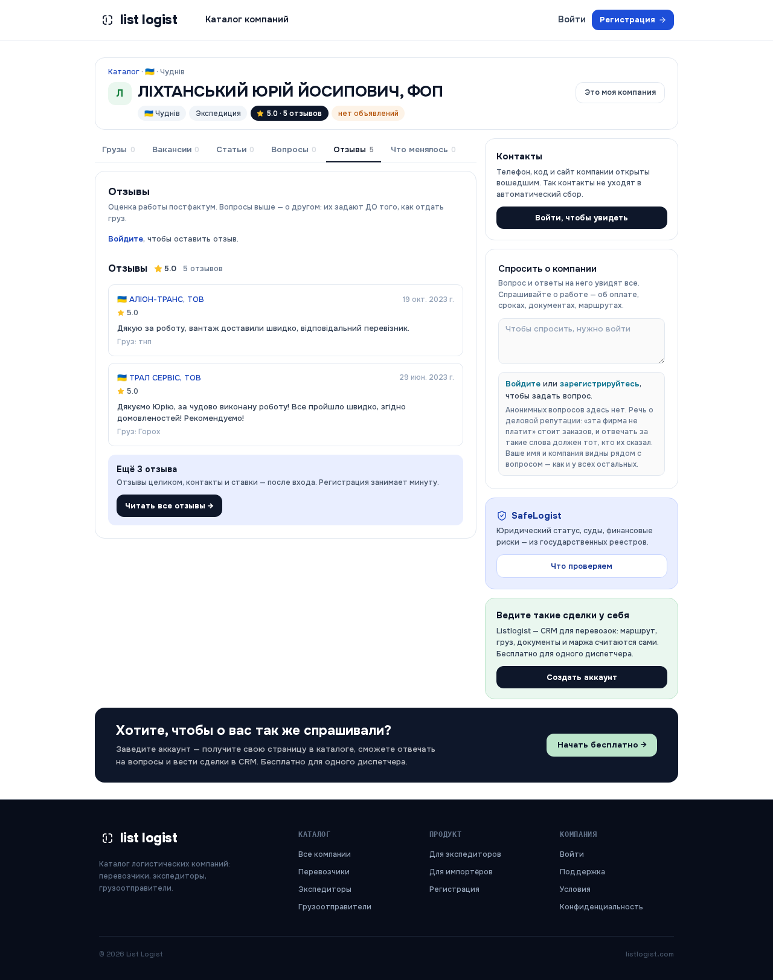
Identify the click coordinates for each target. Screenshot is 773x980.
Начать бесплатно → (602, 745)
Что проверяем (581, 566)
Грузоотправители (334, 907)
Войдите (125, 239)
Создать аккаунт (582, 677)
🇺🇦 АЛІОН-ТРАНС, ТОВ (160, 299)
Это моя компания (620, 92)
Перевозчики (324, 872)
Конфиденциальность (601, 907)
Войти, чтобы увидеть (581, 218)
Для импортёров (461, 872)
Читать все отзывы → (169, 506)
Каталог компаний (247, 19)
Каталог (124, 72)
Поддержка (582, 872)
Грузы (118, 149)
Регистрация (627, 19)
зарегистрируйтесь (600, 384)
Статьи (235, 149)
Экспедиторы (324, 889)
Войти (572, 19)
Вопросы (293, 149)
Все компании (324, 854)
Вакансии (175, 149)
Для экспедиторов (465, 854)
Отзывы (353, 149)
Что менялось (423, 149)
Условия (575, 889)
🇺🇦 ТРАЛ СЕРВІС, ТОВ (159, 378)
